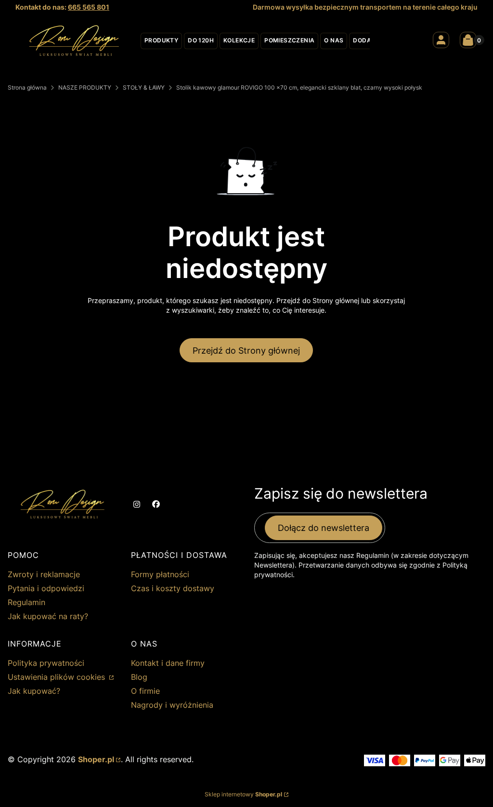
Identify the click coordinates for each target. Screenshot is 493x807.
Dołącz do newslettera (323, 528)
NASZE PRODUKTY (84, 87)
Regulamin (26, 602)
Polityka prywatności (46, 663)
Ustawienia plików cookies (57, 677)
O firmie (145, 691)
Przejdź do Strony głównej (246, 350)
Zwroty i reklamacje (44, 574)
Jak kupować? (34, 691)
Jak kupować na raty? (48, 616)
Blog (139, 677)
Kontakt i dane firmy (168, 663)
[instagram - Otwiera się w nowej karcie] (137, 504)
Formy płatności (160, 574)
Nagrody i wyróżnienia (172, 705)
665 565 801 (88, 7)
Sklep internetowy (243, 794)
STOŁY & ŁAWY (144, 87)
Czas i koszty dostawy (172, 588)
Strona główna (27, 87)
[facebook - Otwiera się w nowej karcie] (156, 504)
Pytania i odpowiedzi (46, 588)
